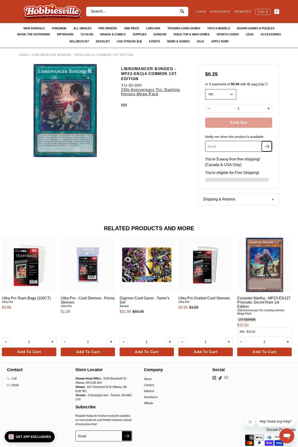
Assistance (151, 397)
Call (14, 378)
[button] (238, 84)
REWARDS (243, 11)
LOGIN (201, 11)
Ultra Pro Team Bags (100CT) (26, 298)
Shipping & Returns (219, 199)
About (147, 379)
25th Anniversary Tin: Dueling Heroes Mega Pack (150, 92)
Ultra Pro (7, 302)
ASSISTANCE (220, 11)
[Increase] (268, 108)
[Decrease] (208, 108)
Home (23, 55)
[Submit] (127, 436)
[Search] (182, 11)
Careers (149, 385)
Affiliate (148, 403)
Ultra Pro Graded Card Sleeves (204, 298)
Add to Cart (29, 352)
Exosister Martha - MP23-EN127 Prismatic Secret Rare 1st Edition (264, 302)
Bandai (124, 306)
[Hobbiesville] (52, 11)
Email (15, 385)
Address (149, 391)
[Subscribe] (266, 146)
